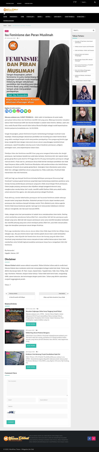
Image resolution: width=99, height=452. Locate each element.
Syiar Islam (30, 16)
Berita (39, 16)
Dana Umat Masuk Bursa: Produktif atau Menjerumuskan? (84, 65)
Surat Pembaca (69, 16)
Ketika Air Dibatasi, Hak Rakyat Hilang (83, 76)
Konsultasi (80, 16)
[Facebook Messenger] (21, 111)
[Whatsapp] (14, 111)
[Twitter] (10, 111)
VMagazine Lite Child (27, 449)
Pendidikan (13, 16)
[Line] (25, 111)
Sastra (48, 16)
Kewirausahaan (8, 20)
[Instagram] (18, 111)
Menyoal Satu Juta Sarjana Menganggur (81, 55)
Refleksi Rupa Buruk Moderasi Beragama (38, 333)
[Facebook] (6, 111)
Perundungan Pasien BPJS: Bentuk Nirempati (83, 60)
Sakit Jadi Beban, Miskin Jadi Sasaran (84, 50)
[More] (29, 111)
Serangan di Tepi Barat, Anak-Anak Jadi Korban (84, 42)
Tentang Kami (10, 3)
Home (5, 16)
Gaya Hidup (57, 16)
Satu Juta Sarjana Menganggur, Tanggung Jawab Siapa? (83, 71)
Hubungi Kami (28, 3)
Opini (22, 16)
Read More (31, 324)
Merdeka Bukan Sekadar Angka (83, 80)
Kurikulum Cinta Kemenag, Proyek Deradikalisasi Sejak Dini (43, 354)
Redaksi (19, 3)
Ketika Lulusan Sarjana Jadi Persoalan (84, 46)
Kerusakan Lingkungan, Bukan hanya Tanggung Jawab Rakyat (43, 311)
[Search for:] (89, 2)
